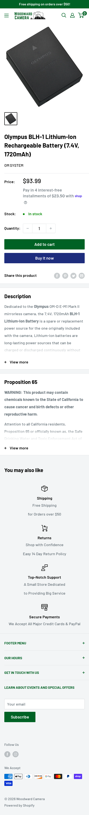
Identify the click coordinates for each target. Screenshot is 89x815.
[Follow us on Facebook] (7, 754)
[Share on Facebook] (57, 275)
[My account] (72, 15)
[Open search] (64, 15)
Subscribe (20, 716)
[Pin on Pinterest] (65, 275)
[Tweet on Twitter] (73, 275)
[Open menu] (6, 15)
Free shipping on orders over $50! (44, 4)
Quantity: (12, 228)
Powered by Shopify (19, 805)
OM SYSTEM (13, 165)
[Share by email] (82, 275)
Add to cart (44, 244)
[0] (81, 15)
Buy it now (44, 258)
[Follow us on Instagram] (16, 754)
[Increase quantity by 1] (50, 228)
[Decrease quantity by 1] (27, 228)
